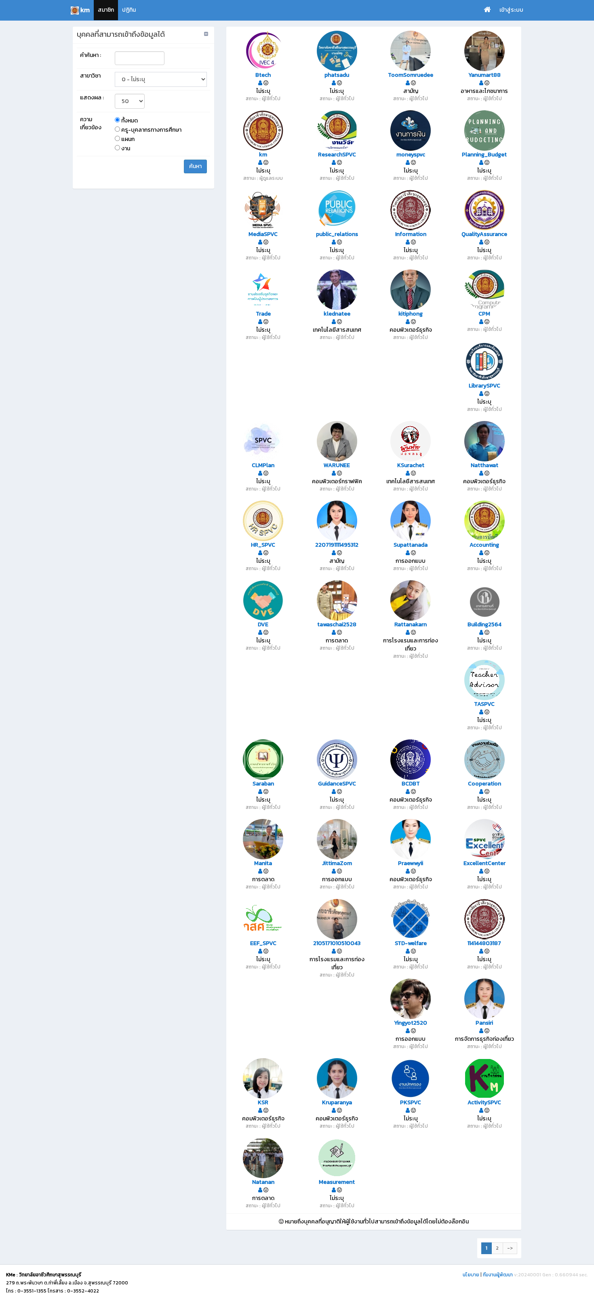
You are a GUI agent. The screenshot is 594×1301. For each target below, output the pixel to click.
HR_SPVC (263, 545)
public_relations (337, 234)
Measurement (337, 1182)
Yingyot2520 (410, 1023)
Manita (263, 863)
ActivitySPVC (484, 1103)
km (263, 155)
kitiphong (410, 314)
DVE (263, 625)
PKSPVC (410, 1103)
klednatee (337, 314)
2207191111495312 (336, 545)
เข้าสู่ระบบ (511, 10)
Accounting (484, 545)
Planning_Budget (484, 155)
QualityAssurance (484, 234)
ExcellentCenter (484, 863)
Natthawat (484, 465)
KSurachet (410, 465)
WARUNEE (337, 465)
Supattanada (411, 545)
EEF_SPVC (263, 943)
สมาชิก (106, 10)
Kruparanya (337, 1103)
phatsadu (336, 75)
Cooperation (484, 784)
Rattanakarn (410, 625)
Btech (263, 75)
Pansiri (484, 1023)
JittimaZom (337, 863)
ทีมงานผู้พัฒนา (498, 1274)
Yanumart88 (484, 75)
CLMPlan (263, 465)
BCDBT (411, 784)
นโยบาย (471, 1274)
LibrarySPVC (484, 386)
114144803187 (484, 943)
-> (510, 1248)
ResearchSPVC (337, 155)
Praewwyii (410, 863)
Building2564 (484, 625)
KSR (263, 1103)
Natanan (263, 1182)
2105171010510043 (336, 943)
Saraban (263, 784)
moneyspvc (410, 155)
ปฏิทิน (129, 10)
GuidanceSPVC (337, 784)
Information (410, 234)
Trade (263, 314)
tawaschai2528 (336, 625)
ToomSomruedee (410, 75)
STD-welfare (411, 943)
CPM (484, 314)
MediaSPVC (263, 234)
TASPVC (484, 704)
